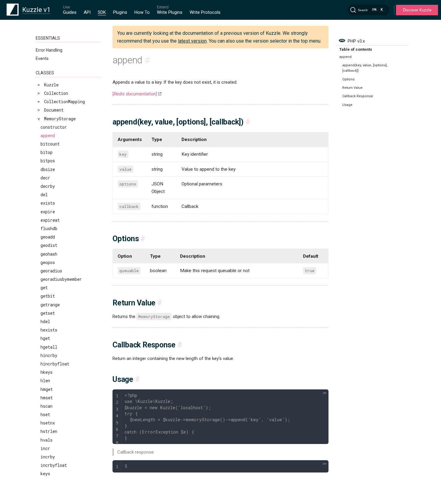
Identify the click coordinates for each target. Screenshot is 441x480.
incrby (47, 457)
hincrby (48, 355)
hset (45, 414)
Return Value (352, 88)
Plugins (120, 12)
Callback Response (357, 96)
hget (45, 338)
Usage (347, 105)
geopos (47, 262)
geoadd (47, 237)
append (47, 135)
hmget (46, 389)
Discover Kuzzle (417, 10)
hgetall (48, 347)
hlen (45, 380)
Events (42, 58)
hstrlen (48, 431)
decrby (47, 186)
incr (45, 448)
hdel (45, 321)
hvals (46, 440)
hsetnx (47, 423)
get (44, 287)
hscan (46, 406)
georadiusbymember (61, 279)
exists (47, 203)
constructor (53, 127)
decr (45, 178)
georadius (51, 271)
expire (47, 211)
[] (134, 94)
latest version (192, 41)
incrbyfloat (53, 465)
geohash (48, 254)
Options (348, 79)
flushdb (48, 228)
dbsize (47, 169)
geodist (48, 245)
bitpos (47, 161)
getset (47, 313)
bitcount (50, 144)
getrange (50, 305)
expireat (50, 220)
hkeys (46, 372)
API (87, 12)
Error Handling (49, 50)
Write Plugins (169, 12)
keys (45, 473)
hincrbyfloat (54, 364)
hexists (48, 330)
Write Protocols (205, 12)
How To (142, 12)
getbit (47, 296)
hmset (46, 397)
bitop (46, 152)
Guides (69, 12)
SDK (102, 12)
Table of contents (355, 49)
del (44, 194)
